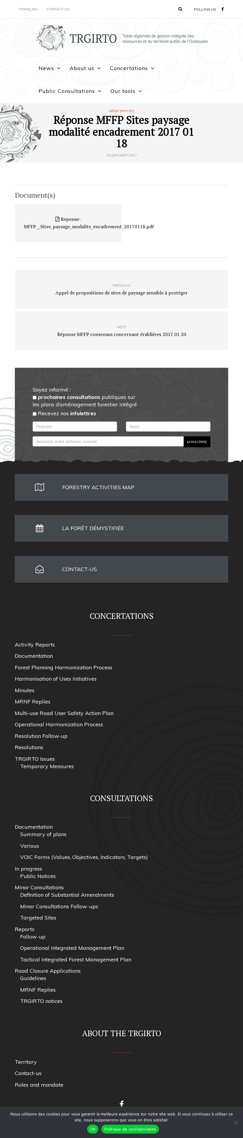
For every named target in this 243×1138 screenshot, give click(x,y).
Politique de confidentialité (130, 1129)
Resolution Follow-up (41, 736)
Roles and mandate (39, 1084)
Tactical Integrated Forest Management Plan (75, 959)
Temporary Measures (47, 766)
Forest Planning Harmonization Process (63, 667)
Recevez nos (66, 413)
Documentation (34, 655)
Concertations (129, 68)
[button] (180, 9)
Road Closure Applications (48, 970)
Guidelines (33, 978)
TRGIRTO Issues (35, 758)
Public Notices (38, 876)
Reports (24, 929)
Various (29, 845)
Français (28, 9)
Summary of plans (43, 834)
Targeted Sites (38, 917)
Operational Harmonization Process (59, 724)
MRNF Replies (121, 111)
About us (82, 68)
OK (93, 1129)
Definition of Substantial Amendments (67, 894)
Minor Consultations (39, 887)
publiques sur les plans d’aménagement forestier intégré (85, 401)
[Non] (236, 1122)
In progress (28, 868)
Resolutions (29, 747)
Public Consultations (67, 91)
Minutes (24, 690)
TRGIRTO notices (41, 1001)
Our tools (123, 91)
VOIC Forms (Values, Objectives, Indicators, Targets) (84, 857)
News (46, 68)
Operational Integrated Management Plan (72, 947)
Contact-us (58, 9)
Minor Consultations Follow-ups (59, 906)
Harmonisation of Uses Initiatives (56, 678)
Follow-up (32, 936)
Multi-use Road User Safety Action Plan (64, 713)
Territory (26, 1061)
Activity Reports (35, 644)
